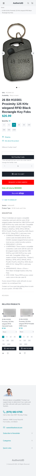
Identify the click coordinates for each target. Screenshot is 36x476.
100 (29, 125)
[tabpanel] (18, 52)
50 (24, 125)
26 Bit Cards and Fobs (19, 208)
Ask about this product (12, 141)
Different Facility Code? (9, 147)
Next (33, 53)
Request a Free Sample (18, 182)
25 (19, 125)
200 (4, 130)
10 (14, 125)
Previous (3, 53)
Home (2, 7)
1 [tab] (16, 87)
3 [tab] (19, 87)
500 (9, 130)
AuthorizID (11, 205)
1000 (14, 130)
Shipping (7, 137)
